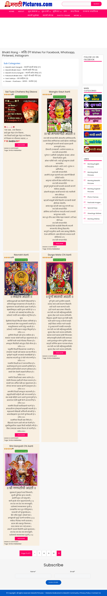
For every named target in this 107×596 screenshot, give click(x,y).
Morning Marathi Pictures (94, 181)
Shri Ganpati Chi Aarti (21, 446)
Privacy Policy (85, 593)
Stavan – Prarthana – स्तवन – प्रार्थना (19, 81)
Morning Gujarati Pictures (94, 190)
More (76, 15)
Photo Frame (63, 15)
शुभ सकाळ (33, 11)
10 (53, 553)
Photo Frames (93, 197)
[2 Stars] (6, 94)
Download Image (21, 97)
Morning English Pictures (93, 165)
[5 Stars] (11, 94)
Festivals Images (94, 202)
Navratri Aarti (21, 254)
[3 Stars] (8, 94)
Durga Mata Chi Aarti (59, 254)
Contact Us (96, 593)
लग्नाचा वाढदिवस (90, 11)
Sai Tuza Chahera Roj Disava (21, 91)
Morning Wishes (94, 219)
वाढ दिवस (75, 11)
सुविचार (56, 11)
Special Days (92, 208)
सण (65, 11)
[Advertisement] (53, 33)
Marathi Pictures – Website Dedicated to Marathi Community (55, 593)
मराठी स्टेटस (48, 15)
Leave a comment (11, 148)
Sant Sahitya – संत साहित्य (15, 78)
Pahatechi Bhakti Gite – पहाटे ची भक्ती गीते (21, 75)
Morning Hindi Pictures (93, 173)
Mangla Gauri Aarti (59, 91)
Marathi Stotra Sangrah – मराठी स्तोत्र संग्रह (21, 73)
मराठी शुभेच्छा (33, 15)
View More (21, 145)
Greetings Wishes (94, 213)
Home (11, 11)
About (21, 11)
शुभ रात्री (45, 11)
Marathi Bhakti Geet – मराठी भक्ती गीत (20, 70)
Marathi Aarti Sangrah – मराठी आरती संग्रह (21, 67)
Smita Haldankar (15, 150)
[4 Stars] (10, 94)
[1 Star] (5, 94)
